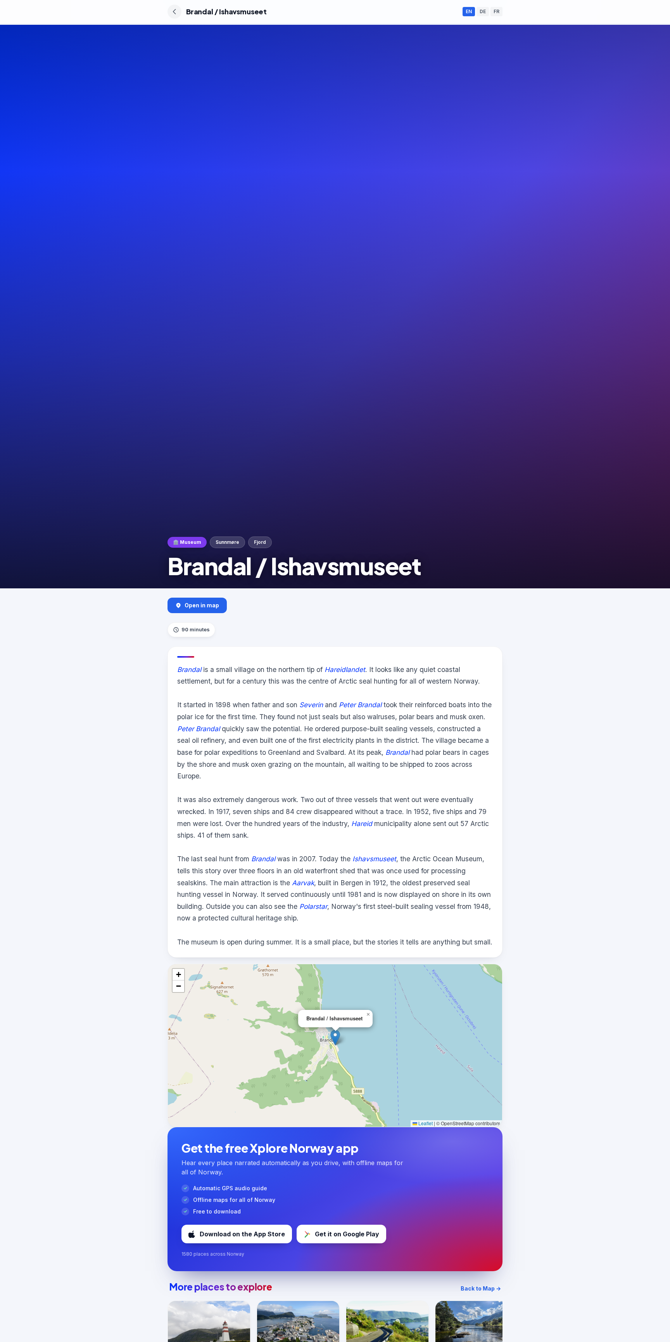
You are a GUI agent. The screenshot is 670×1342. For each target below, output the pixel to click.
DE (483, 11)
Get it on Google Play (347, 1234)
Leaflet (425, 1123)
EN (469, 11)
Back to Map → (481, 1288)
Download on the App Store (242, 1234)
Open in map (202, 605)
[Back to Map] (174, 12)
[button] (335, 1037)
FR (496, 11)
